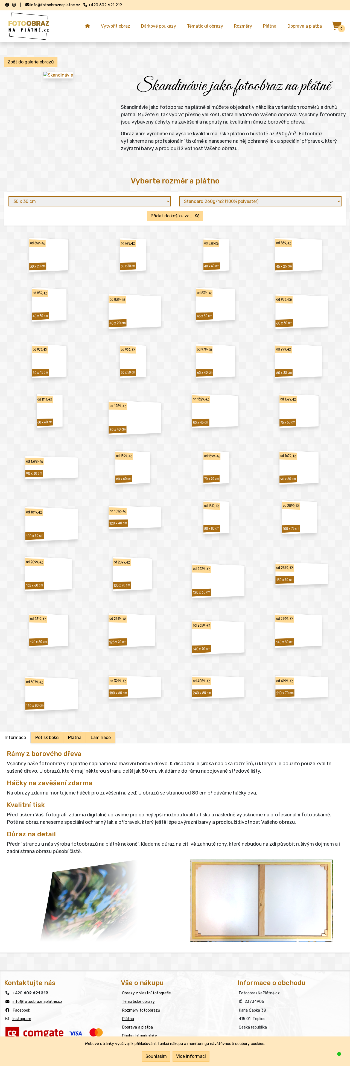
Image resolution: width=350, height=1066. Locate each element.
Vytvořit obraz (115, 26)
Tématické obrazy (205, 26)
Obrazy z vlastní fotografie (146, 993)
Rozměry (243, 26)
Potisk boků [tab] (47, 737)
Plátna (269, 26)
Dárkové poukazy (158, 26)
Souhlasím (156, 1056)
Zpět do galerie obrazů (31, 62)
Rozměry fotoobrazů (141, 1010)
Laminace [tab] (101, 737)
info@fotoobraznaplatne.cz (37, 1001)
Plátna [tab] (74, 737)
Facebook (21, 1010)
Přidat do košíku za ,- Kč (175, 215)
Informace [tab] (15, 737)
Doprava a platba (304, 26)
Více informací (191, 1056)
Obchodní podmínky (139, 1035)
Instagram (21, 1019)
